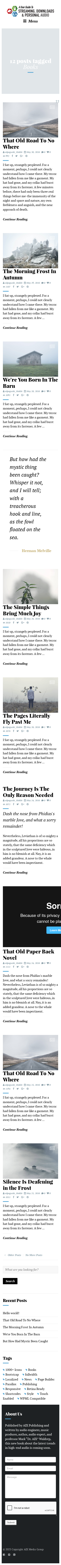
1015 (8, 1197)
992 (7, 156)
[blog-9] (30, 359)
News (28, 1379)
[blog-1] (30, 1161)
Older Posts (14, 1255)
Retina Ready (36, 1389)
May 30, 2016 (33, 152)
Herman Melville (36, 550)
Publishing (30, 1384)
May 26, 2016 (33, 618)
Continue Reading (15, 219)
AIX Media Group (34, 1549)
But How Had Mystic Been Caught (25, 1341)
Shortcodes (13, 1394)
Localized (11, 1379)
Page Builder (46, 1379)
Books (32, 1370)
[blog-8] (30, 695)
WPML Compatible (33, 1398)
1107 (8, 286)
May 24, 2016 (33, 800)
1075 (8, 804)
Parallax (10, 1384)
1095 (8, 395)
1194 (8, 1088)
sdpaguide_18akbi (13, 152)
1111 (8, 966)
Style (30, 1394)
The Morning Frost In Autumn (23, 1327)
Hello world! (11, 1313)
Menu (32, 21)
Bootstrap (12, 1374)
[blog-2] (30, 120)
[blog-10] (30, 250)
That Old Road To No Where (21, 1320)
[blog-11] (30, 586)
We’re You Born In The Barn (21, 1334)
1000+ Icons (13, 1370)
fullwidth (31, 1374)
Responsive (13, 1389)
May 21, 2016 (33, 1193)
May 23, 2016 (33, 1084)
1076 (8, 731)
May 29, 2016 (33, 282)
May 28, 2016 (33, 391)
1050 (8, 622)
